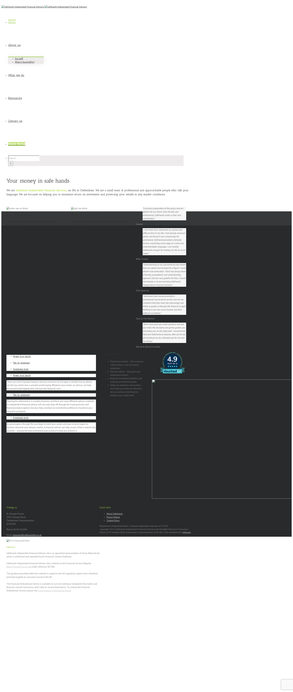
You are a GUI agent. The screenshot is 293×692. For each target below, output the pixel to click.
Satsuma (186, 532)
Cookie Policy (113, 520)
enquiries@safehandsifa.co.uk (27, 535)
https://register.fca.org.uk (19, 566)
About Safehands (114, 513)
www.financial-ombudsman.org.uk (54, 590)
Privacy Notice (113, 517)
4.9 (172, 359)
